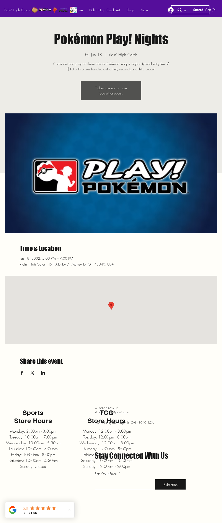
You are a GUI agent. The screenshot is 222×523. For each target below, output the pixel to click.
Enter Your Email (106, 473)
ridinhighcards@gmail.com (112, 412)
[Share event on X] (32, 373)
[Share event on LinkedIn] (43, 373)
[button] (211, 10)
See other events (111, 93)
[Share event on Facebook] (22, 373)
